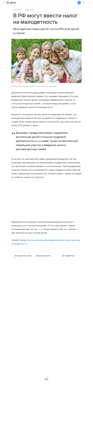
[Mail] (7, 2)
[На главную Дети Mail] (12, 2)
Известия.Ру (29, 10)
